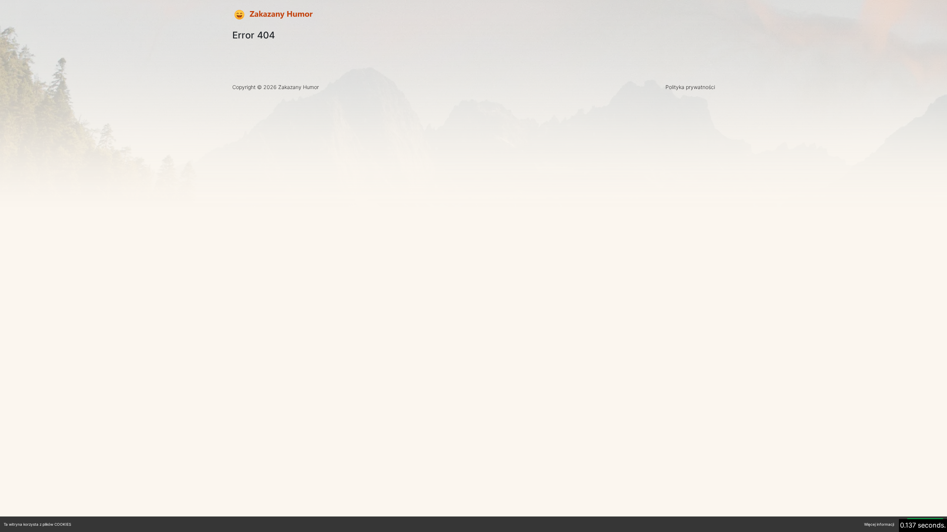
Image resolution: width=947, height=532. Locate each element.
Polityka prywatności (690, 87)
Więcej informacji (879, 524)
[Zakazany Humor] (273, 15)
